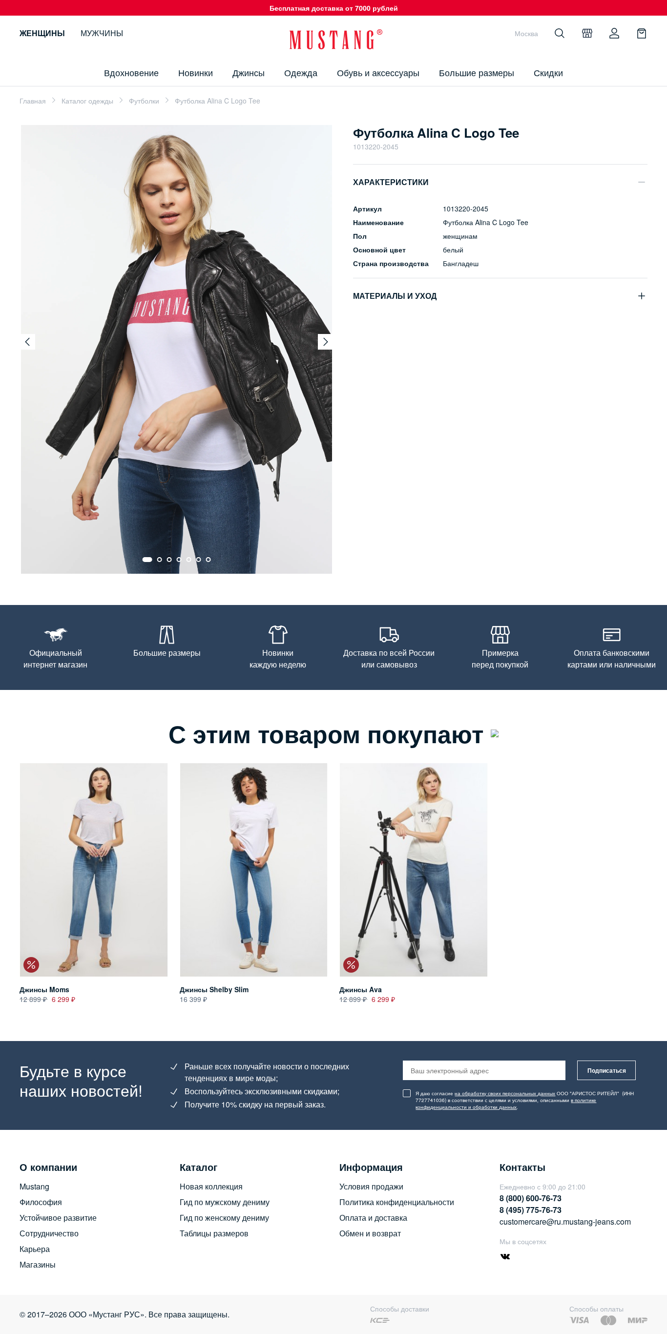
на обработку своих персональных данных (505, 1093)
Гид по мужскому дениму (225, 1202)
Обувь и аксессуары (378, 72)
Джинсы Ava (360, 989)
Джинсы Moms (44, 989)
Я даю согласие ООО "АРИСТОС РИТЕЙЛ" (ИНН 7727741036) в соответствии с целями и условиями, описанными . (525, 1100)
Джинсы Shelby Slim (214, 989)
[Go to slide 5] (189, 559)
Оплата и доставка (373, 1217)
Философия (41, 1202)
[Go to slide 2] (159, 559)
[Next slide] (326, 342)
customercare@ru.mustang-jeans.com (565, 1221)
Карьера (35, 1248)
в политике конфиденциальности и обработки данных (506, 1103)
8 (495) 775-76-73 (531, 1209)
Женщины (42, 33)
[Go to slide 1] (147, 559)
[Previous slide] (27, 342)
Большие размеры (476, 72)
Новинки (195, 72)
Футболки (144, 100)
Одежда (300, 72)
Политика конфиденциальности (396, 1202)
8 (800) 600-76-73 (531, 1198)
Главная (33, 100)
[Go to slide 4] (179, 559)
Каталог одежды (87, 100)
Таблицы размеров (214, 1233)
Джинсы (248, 72)
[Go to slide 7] (208, 559)
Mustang (34, 1186)
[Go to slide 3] (169, 559)
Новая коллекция (211, 1186)
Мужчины (102, 33)
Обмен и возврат (370, 1233)
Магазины (38, 1264)
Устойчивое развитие (58, 1217)
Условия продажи (371, 1186)
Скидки (548, 72)
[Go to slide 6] (198, 559)
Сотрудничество (49, 1233)
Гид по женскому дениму (224, 1217)
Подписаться (606, 1070)
